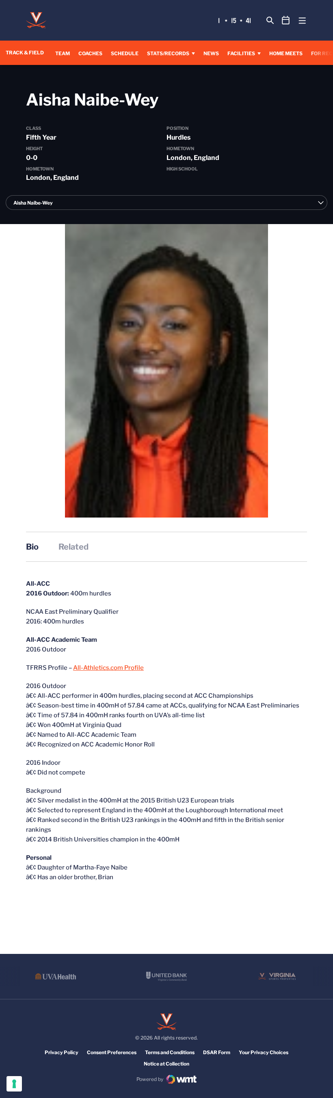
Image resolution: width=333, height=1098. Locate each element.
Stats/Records (168, 53)
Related (73, 547)
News (211, 53)
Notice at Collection (166, 1064)
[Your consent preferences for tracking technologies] (14, 1084)
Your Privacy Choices (263, 1052)
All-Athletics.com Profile (108, 667)
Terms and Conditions (170, 1052)
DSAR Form (216, 1052)
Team (62, 53)
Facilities (241, 53)
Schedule (124, 53)
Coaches (90, 53)
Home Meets (286, 53)
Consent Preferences (111, 1052)
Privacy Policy (61, 1052)
